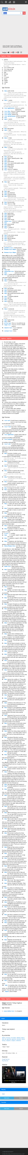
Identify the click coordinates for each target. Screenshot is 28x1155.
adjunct (22, 1037)
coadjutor (13, 1040)
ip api (7, 323)
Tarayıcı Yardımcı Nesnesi (21, 250)
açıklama (15, 169)
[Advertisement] (14, 30)
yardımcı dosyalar (21, 111)
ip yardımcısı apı (21, 323)
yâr (5, 83)
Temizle (21, 1098)
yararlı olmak (10, 161)
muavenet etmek (11, 194)
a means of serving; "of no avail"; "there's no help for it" (15, 651)
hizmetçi (6, 74)
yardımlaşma (10, 164)
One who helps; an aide (9, 342)
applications (9, 108)
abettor (3, 1037)
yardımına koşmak (19, 273)
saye (8, 182)
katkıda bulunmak (11, 196)
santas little (9, 271)
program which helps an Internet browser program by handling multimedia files (14, 440)
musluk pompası (18, 247)
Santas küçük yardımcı (20, 271)
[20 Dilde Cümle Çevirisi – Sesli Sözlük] (6, 2)
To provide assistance (12, 466)
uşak (5, 72)
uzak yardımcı (21, 221)
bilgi (14, 204)
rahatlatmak (10, 216)
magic (7, 324)
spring (7, 114)
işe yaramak (10, 236)
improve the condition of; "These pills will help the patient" (16, 752)
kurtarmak (11, 309)
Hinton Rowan (9, 546)
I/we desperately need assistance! (15, 784)
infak (8, 160)
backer (23, 1039)
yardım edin (10, 301)
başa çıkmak (10, 128)
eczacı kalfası (9, 1011)
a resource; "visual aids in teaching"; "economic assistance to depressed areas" (13, 982)
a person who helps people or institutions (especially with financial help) (13, 369)
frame (7, 113)
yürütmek (9, 279)
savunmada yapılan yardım (17, 163)
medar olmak (15, 222)
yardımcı (6, 59)
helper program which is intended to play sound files (18, 567)
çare (10, 130)
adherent (19, 1037)
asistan (5, 79)
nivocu (14, 331)
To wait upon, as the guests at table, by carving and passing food (17, 526)
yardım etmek (10, 91)
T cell (7, 426)
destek (6, 80)
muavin (7, 77)
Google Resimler (5, 1059)
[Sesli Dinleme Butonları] (12, 53)
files (7, 111)
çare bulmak (10, 288)
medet (8, 321)
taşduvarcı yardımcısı (17, 328)
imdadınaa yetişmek (12, 291)
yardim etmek (10, 219)
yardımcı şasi (14, 113)
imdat (10, 138)
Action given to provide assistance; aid (16, 921)
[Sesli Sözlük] (2, 2)
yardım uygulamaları (19, 108)
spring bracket (9, 116)
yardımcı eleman (8, 71)
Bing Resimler (5, 1060)
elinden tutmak (11, 215)
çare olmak (10, 156)
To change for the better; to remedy (16, 488)
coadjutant (8, 1040)
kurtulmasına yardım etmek (14, 290)
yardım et (11, 227)
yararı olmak (21, 117)
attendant (19, 1039)
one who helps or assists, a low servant (15, 343)
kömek (9, 226)
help (5, 91)
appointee (9, 1039)
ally (5, 1039)
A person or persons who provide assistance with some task (15, 471)
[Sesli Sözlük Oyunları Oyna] (10, 2)
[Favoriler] (20, 53)
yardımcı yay (15, 114)
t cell (7, 444)
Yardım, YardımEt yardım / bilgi (14, 158)
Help (5, 147)
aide (3, 1039)
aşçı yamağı (10, 69)
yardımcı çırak (10, 67)
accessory (8, 1037)
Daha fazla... (7, 1098)
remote (7, 221)
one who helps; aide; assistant (13, 408)
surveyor (8, 331)
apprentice (14, 1039)
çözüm (10, 119)
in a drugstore (18, 1011)
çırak (5, 75)
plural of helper (13, 991)
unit (7, 420)
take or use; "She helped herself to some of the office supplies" (15, 880)
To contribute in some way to (14, 477)
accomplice (13, 1037)
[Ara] (24, 13)
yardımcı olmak (12, 280)
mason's (8, 327)
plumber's (8, 247)
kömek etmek (10, 224)
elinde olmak (10, 166)
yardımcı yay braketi (21, 116)
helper (3, 1094)
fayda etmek (10, 213)
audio (7, 566)
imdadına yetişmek (13, 296)
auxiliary (13, 533)
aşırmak (9, 298)
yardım (10, 100)
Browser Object (10, 249)
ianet (8, 269)
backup (3, 1040)
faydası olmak (10, 320)
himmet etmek (10, 202)
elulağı (6, 82)
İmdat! (11, 147)
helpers (7, 991)
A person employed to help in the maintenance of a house (15, 462)
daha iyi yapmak (11, 238)
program (8, 439)
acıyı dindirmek (11, 193)
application (9, 434)
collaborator (18, 1040)
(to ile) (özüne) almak (12, 235)
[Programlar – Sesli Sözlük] (14, 2)
